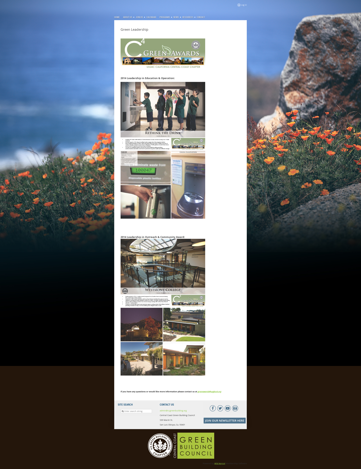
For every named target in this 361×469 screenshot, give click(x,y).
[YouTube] (228, 408)
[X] (220, 408)
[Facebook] (213, 408)
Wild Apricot (219, 463)
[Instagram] (235, 408)
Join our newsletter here (224, 420)
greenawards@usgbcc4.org (209, 391)
